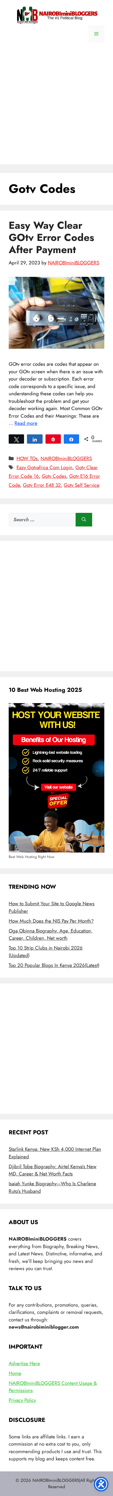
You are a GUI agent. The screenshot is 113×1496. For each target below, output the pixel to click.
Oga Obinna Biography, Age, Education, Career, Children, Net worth (50, 934)
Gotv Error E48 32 (42, 485)
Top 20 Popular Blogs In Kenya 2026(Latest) (54, 965)
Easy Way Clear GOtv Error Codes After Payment (51, 237)
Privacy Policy (22, 1400)
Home (15, 1373)
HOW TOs (27, 458)
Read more (25, 423)
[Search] (84, 520)
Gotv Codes (54, 476)
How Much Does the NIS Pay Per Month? (51, 920)
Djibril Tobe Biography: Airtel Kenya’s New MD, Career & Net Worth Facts (52, 1170)
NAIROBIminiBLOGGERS (66, 458)
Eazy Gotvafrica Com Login (44, 467)
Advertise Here (24, 1363)
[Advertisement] (56, 107)
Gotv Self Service (81, 485)
